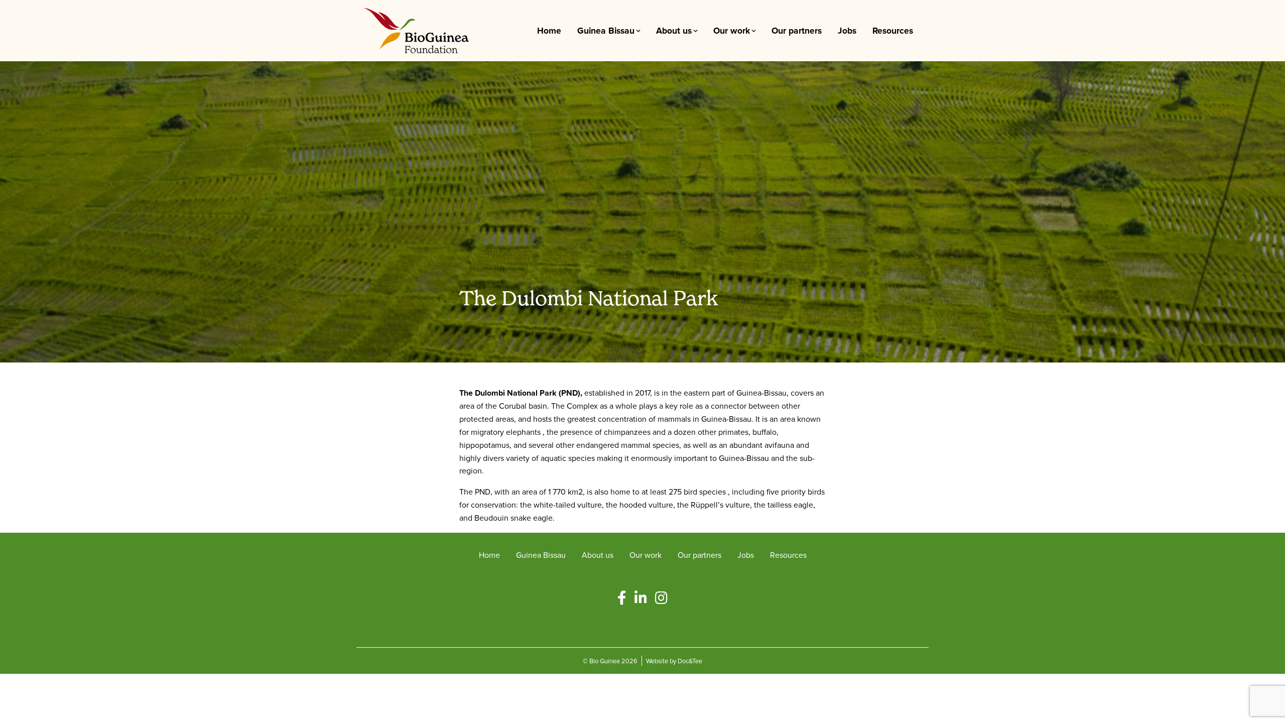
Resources (892, 30)
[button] (621, 598)
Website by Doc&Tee (674, 660)
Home (549, 30)
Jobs (847, 30)
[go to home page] (416, 29)
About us (674, 30)
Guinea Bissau (605, 30)
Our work (731, 30)
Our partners (797, 30)
